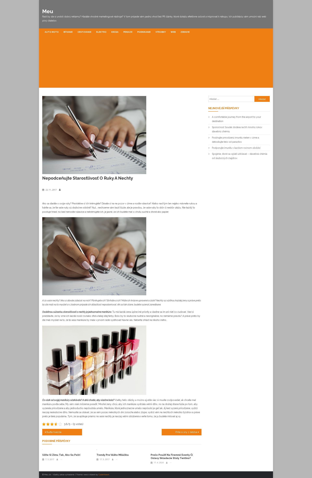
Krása (114, 32)
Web (173, 32)
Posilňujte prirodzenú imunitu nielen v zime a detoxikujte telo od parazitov (235, 139)
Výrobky (161, 32)
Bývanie (68, 32)
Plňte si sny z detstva (186, 432)
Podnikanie (144, 32)
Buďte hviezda (53, 432)
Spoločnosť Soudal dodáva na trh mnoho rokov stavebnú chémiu (237, 129)
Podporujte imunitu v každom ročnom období (236, 148)
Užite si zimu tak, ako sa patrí (61, 454)
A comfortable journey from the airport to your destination (236, 119)
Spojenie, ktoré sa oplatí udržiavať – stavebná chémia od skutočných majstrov (239, 156)
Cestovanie (84, 32)
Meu (47, 11)
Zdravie (185, 32)
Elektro (101, 32)
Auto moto (52, 32)
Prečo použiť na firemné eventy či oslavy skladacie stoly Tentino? (172, 456)
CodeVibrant (103, 474)
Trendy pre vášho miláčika (113, 454)
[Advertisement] (156, 63)
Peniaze (127, 32)
